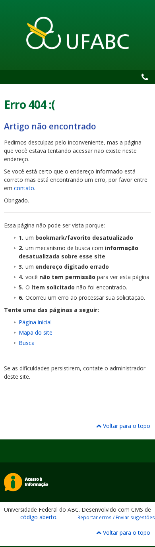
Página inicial (35, 322)
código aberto (38, 517)
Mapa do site (35, 332)
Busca (27, 343)
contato (24, 188)
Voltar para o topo (125, 426)
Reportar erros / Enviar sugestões (116, 517)
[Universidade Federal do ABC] (77, 33)
